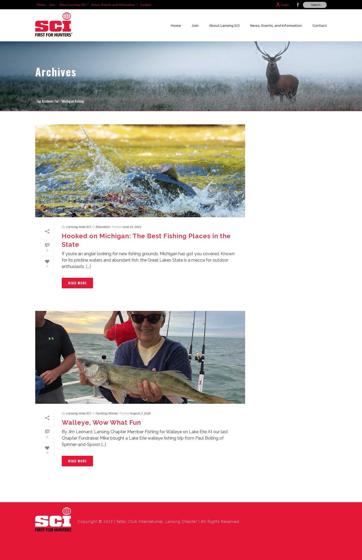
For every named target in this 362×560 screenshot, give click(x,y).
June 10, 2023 (131, 227)
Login (285, 5)
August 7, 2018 (140, 413)
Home (176, 26)
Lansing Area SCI (78, 227)
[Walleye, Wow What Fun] (140, 357)
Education (103, 227)
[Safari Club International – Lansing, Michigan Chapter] (53, 520)
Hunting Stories (107, 413)
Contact (319, 26)
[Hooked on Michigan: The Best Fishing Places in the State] (140, 170)
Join (195, 26)
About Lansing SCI (224, 26)
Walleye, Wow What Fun (101, 422)
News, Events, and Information (276, 26)
